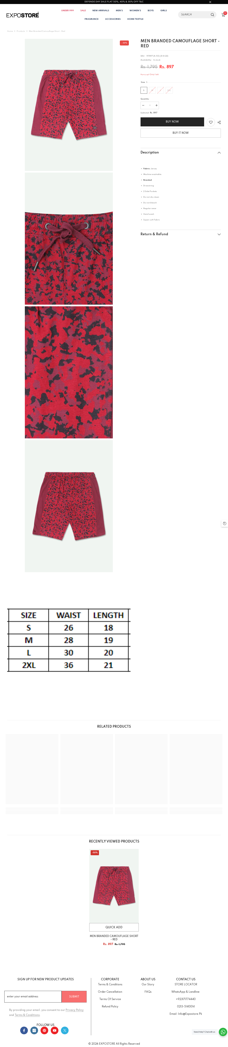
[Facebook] (24, 1030)
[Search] (197, 14)
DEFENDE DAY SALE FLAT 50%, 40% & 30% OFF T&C (114, 2)
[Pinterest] (44, 1030)
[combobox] (193, 14)
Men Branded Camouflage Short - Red (114, 938)
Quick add (114, 927)
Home (10, 31)
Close (210, 2)
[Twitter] (65, 1030)
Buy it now (181, 133)
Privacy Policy (75, 1010)
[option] (114, 901)
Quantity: (145, 99)
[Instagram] (34, 1030)
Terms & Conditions (27, 1015)
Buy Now (172, 122)
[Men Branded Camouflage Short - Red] (114, 886)
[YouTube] (54, 1030)
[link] (211, 122)
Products (21, 31)
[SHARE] (218, 122)
